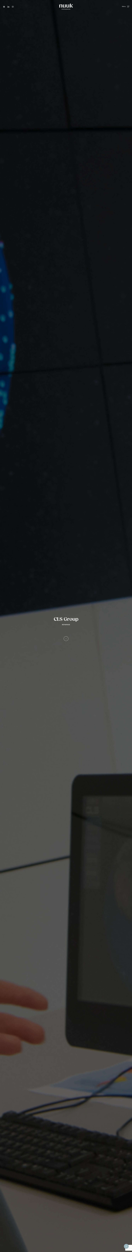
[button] (125, 7)
